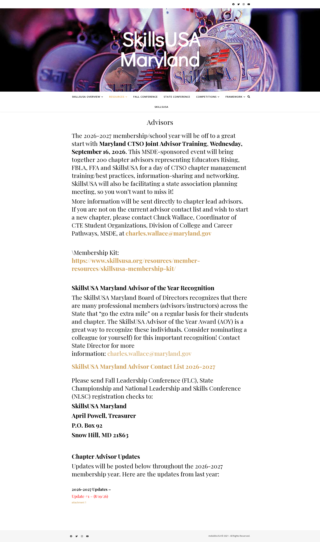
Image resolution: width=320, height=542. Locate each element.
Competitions (206, 96)
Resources (116, 96)
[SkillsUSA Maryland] (160, 50)
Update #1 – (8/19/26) (90, 496)
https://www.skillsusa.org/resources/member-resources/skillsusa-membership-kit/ (136, 264)
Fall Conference (145, 96)
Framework (234, 96)
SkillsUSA (161, 106)
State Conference (177, 96)
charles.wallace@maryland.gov (168, 233)
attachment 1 (79, 502)
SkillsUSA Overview (86, 96)
